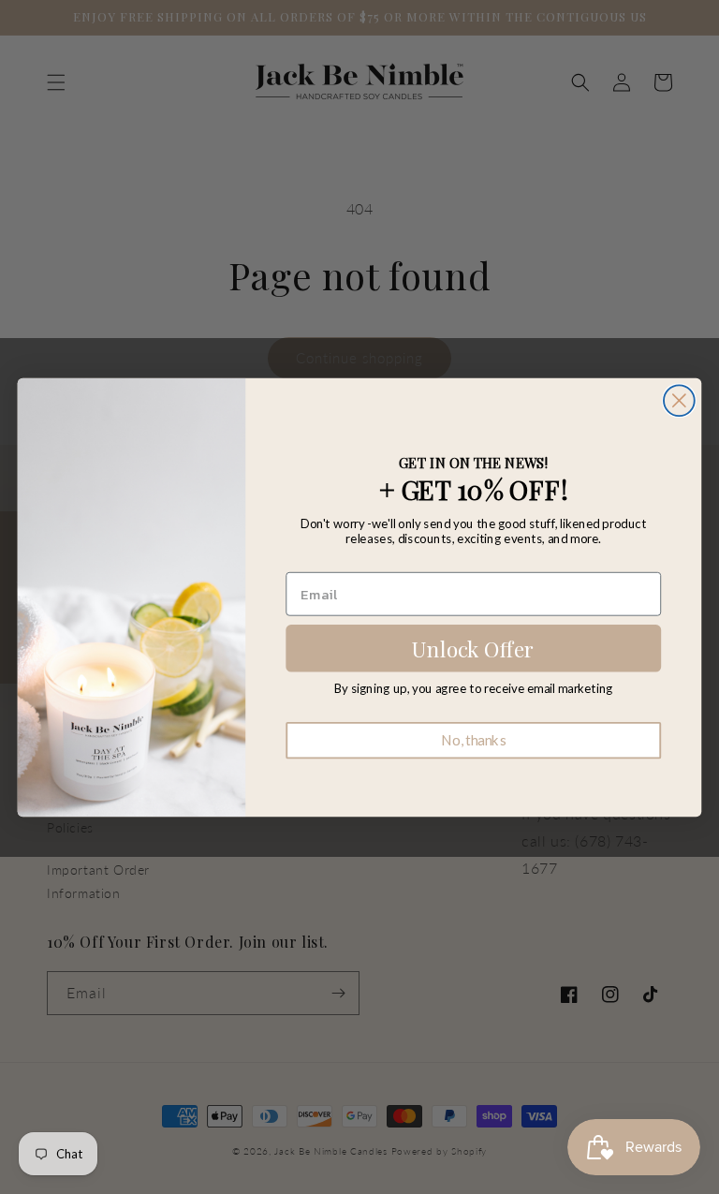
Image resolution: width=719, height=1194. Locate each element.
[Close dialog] (679, 400)
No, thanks (473, 739)
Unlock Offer (473, 648)
